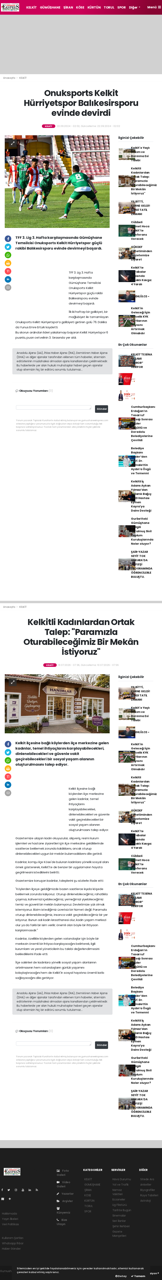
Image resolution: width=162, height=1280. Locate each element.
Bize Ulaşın (62, 1222)
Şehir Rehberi (121, 1226)
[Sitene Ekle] (11, 1199)
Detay (122, 1276)
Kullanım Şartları (12, 1238)
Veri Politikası (10, 1224)
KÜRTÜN (94, 7)
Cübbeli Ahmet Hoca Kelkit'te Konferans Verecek (140, 230)
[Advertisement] (81, 44)
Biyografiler (147, 1190)
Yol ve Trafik (120, 1185)
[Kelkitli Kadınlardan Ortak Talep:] (57, 704)
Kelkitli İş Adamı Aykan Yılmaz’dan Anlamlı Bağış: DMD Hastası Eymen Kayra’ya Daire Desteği (141, 496)
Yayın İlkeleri (10, 1219)
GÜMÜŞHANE (50, 7)
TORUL (109, 7)
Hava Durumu (121, 1179)
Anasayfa (9, 78)
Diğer (133, 7)
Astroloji (145, 1201)
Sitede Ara (147, 1179)
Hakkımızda (9, 1214)
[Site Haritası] (4, 1199)
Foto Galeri (63, 1173)
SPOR (121, 7)
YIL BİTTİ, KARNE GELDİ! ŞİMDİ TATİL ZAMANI (140, 208)
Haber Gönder (11, 1249)
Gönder (102, 409)
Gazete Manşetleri (119, 1234)
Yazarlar (67, 1194)
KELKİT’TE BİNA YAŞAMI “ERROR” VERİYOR (141, 360)
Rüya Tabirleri (149, 1195)
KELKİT (31, 7)
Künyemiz (63, 1213)
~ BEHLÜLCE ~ (140, 296)
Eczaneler (118, 1199)
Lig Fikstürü (119, 1205)
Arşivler (67, 1201)
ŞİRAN (68, 7)
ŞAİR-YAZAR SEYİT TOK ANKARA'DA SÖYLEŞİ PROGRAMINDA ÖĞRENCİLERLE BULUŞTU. (141, 564)
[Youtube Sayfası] (24, 1190)
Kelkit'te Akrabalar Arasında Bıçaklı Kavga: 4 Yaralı (141, 276)
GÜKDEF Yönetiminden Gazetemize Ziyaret (141, 253)
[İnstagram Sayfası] (17, 1190)
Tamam (139, 1276)
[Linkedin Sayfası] (31, 1190)
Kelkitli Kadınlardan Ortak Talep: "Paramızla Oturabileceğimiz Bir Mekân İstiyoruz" (144, 180)
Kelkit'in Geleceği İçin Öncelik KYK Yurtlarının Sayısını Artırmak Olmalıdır (140, 320)
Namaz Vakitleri (117, 1192)
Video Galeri (63, 1184)
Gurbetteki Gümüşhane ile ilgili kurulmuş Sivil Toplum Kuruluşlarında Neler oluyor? (142, 531)
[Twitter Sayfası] (10, 1190)
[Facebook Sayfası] (3, 1190)
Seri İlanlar (119, 1221)
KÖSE (80, 7)
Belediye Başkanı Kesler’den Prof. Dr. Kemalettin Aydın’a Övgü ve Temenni (141, 460)
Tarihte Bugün (121, 1210)
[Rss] (38, 1190)
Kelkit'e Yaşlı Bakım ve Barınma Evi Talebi (140, 154)
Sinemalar (119, 1216)
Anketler (145, 1185)
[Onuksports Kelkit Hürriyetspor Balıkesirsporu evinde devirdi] (57, 181)
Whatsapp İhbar (12, 1243)
